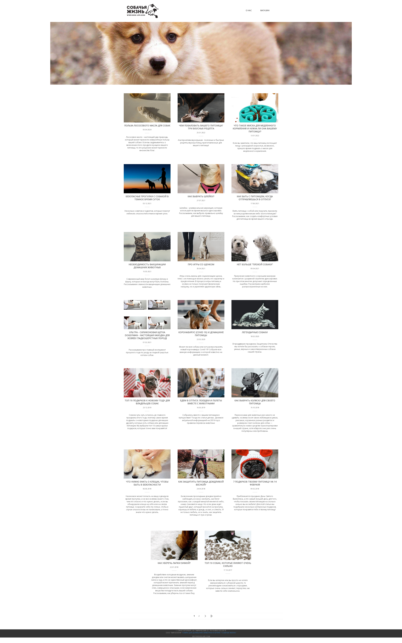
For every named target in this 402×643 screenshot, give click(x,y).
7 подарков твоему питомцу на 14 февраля (255, 483)
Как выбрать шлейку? (201, 196)
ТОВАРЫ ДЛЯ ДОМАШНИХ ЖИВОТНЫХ (197, 633)
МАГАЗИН (264, 10)
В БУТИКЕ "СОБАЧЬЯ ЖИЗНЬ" (224, 633)
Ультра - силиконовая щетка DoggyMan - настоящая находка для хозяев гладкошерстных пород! (147, 335)
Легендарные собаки (255, 332)
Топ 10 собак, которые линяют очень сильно (228, 564)
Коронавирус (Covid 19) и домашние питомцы (201, 334)
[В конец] (210, 616)
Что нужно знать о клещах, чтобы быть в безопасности (147, 483)
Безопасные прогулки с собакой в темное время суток (147, 198)
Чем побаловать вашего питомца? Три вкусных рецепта (201, 127)
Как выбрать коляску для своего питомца (254, 402)
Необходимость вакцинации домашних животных (147, 266)
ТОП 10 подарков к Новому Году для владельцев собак (147, 402)
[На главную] (142, 17)
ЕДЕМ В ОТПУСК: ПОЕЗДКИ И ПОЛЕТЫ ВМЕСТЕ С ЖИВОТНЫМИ (201, 402)
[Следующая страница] (205, 616)
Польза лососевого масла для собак (147, 125)
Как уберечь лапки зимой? (174, 562)
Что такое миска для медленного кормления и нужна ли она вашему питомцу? (255, 128)
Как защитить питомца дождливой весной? (201, 483)
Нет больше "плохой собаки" (255, 264)
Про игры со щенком (201, 264)
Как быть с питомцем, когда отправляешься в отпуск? (255, 198)
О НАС (249, 10)
